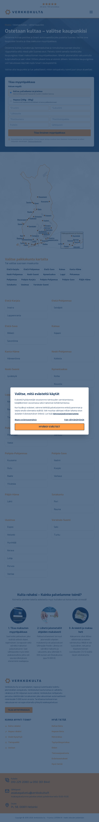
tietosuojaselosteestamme (65, 414)
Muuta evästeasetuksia (26, 420)
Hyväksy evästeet (49, 426)
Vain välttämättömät (74, 420)
